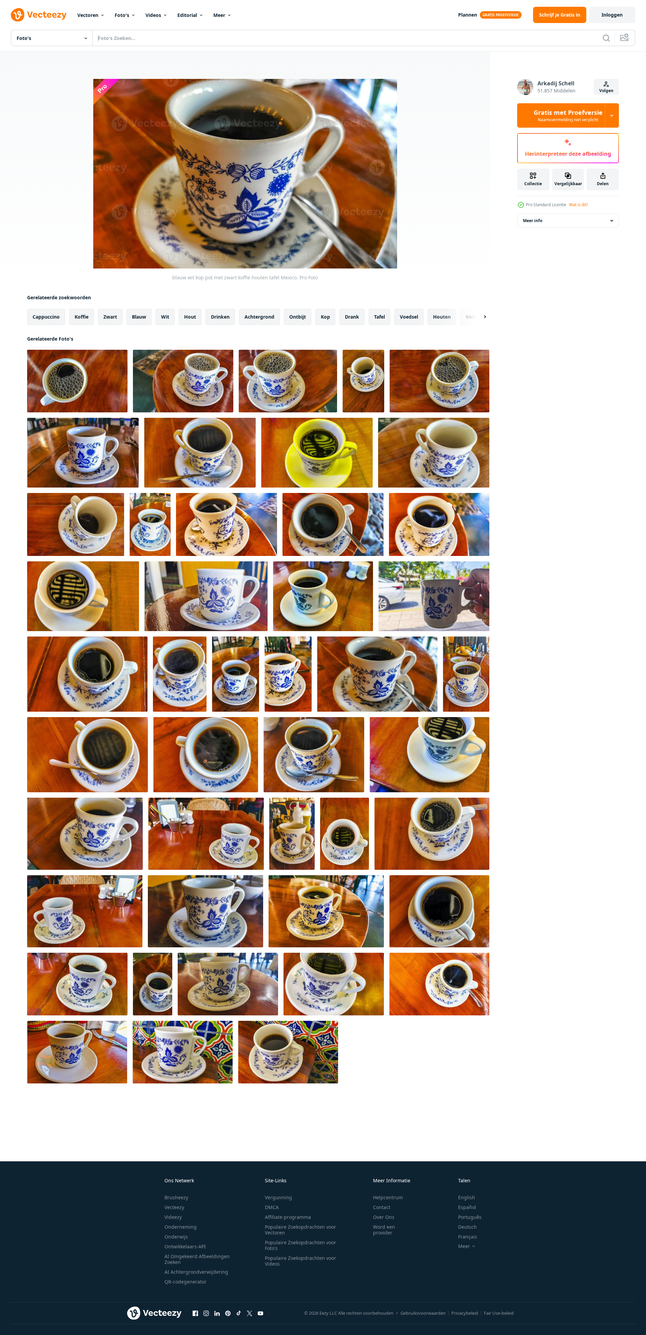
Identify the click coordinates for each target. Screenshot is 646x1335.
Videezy (173, 1217)
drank (352, 317)
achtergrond (259, 317)
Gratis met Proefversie (568, 115)
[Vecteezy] (38, 15)
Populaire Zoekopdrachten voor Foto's (300, 1245)
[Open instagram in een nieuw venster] (206, 1313)
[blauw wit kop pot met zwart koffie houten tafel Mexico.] (77, 381)
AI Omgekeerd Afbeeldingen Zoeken (197, 1259)
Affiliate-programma (288, 1217)
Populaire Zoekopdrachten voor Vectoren (300, 1230)
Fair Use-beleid (499, 1313)
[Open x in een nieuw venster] (249, 1313)
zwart (110, 317)
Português (470, 1217)
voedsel (409, 317)
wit (165, 317)
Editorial (187, 15)
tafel (379, 317)
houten (442, 317)
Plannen (467, 15)
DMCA (272, 1207)
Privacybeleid (464, 1313)
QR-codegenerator (185, 1281)
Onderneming (180, 1227)
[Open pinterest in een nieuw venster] (228, 1313)
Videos (153, 15)
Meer (219, 15)
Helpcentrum (388, 1197)
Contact (381, 1207)
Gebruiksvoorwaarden (423, 1313)
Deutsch (467, 1227)
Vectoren (87, 15)
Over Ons (383, 1217)
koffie (82, 317)
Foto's (122, 15)
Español (467, 1207)
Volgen (606, 90)
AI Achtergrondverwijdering (196, 1272)
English (466, 1197)
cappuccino (46, 317)
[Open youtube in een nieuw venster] (260, 1313)
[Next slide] (479, 317)
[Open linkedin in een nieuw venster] (217, 1313)
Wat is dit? (578, 205)
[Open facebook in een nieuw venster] (195, 1313)
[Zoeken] (606, 38)
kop (325, 317)
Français (467, 1236)
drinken (220, 317)
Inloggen (612, 15)
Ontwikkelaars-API (185, 1246)
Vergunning (278, 1197)
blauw (139, 317)
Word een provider (384, 1230)
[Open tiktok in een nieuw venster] (238, 1313)
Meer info (532, 220)
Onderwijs (176, 1236)
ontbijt (297, 317)
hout (190, 317)
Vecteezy (174, 1207)
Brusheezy (176, 1197)
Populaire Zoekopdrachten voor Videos (300, 1261)
